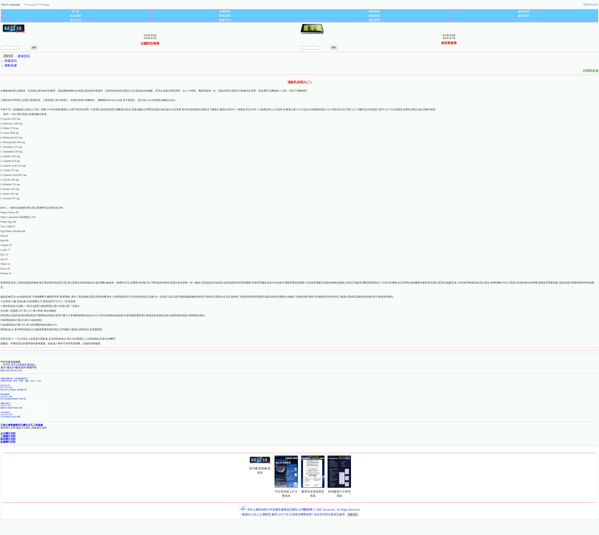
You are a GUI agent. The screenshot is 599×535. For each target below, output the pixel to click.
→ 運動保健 (8, 65)
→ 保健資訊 (8, 60)
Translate (46, 5)
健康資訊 (24, 56)
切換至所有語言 (591, 4)
